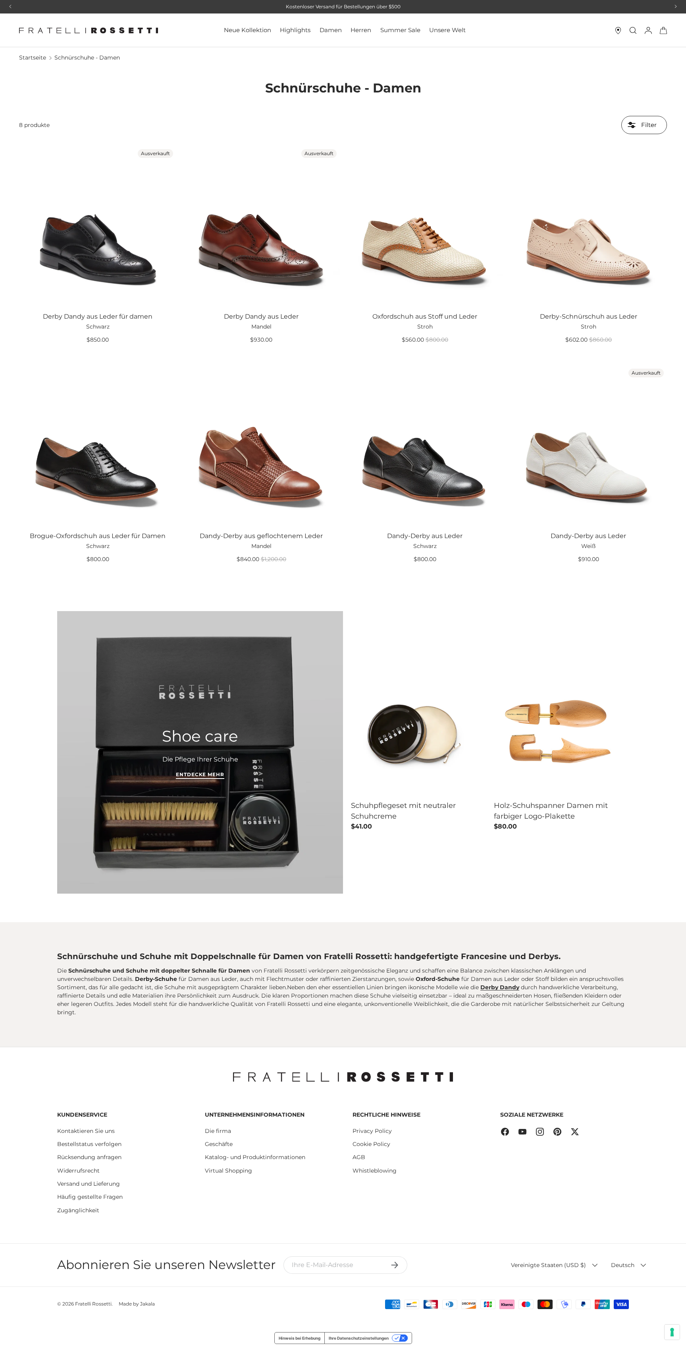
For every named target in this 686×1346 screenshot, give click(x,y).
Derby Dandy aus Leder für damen (97, 316)
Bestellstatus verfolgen (89, 1144)
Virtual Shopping (228, 1170)
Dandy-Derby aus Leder (424, 536)
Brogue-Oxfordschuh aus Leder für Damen (98, 536)
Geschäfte (219, 1144)
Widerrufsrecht (78, 1170)
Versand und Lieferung (88, 1183)
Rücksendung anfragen (89, 1157)
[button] (663, 30)
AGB (359, 1157)
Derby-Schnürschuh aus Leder (588, 316)
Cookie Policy (371, 1144)
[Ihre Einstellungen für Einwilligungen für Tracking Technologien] (672, 1332)
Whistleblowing (375, 1170)
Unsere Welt (447, 30)
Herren (361, 30)
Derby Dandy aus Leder (261, 316)
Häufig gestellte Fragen (90, 1196)
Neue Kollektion (247, 30)
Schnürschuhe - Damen (87, 57)
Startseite (32, 57)
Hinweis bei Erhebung (299, 1338)
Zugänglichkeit (78, 1210)
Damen (331, 30)
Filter (648, 125)
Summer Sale (400, 30)
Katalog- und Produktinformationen (255, 1157)
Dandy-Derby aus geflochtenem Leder (261, 536)
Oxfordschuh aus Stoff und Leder (424, 316)
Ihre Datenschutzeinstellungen (359, 1338)
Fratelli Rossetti (93, 1304)
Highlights (295, 30)
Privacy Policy (372, 1130)
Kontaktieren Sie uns (86, 1130)
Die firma (218, 1130)
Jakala (147, 1304)
